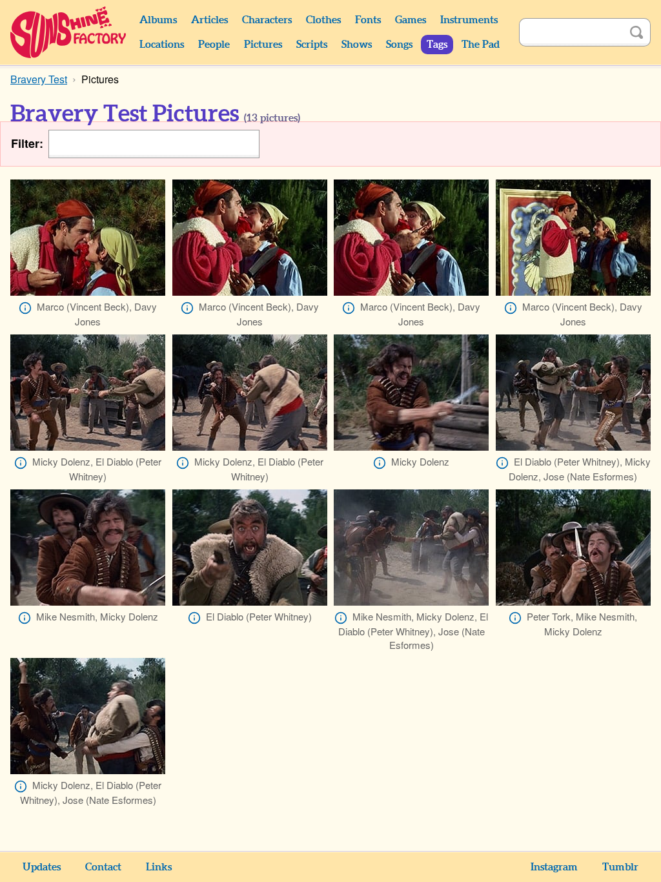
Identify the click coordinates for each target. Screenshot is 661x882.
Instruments (469, 20)
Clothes (323, 20)
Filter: (27, 143)
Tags (437, 44)
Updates (42, 867)
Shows (356, 44)
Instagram (554, 867)
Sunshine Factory (68, 32)
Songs (399, 44)
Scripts (311, 44)
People (214, 44)
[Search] (636, 32)
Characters (267, 20)
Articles (209, 20)
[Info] (25, 308)
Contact (103, 867)
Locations (161, 44)
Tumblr (620, 867)
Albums (158, 20)
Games (410, 20)
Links (159, 867)
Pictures (263, 44)
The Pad (481, 44)
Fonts (368, 20)
